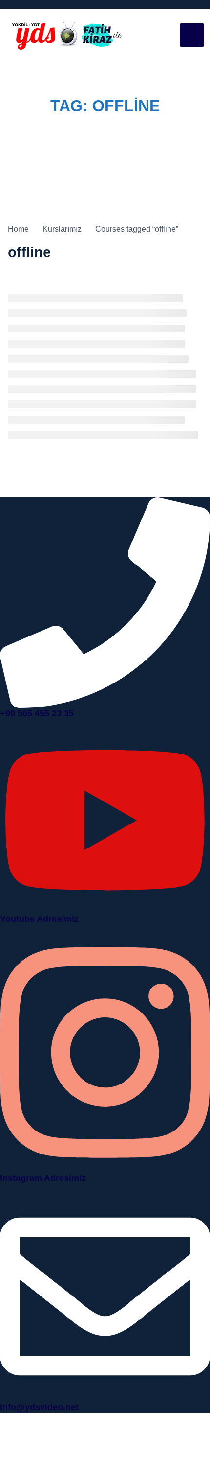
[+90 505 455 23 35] (105, 602)
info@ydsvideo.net (39, 1407)
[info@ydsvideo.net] (105, 1296)
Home (57, 125)
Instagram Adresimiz (43, 1178)
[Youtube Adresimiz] (105, 819)
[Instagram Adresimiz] (105, 1052)
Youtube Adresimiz (39, 919)
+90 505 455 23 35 (37, 713)
